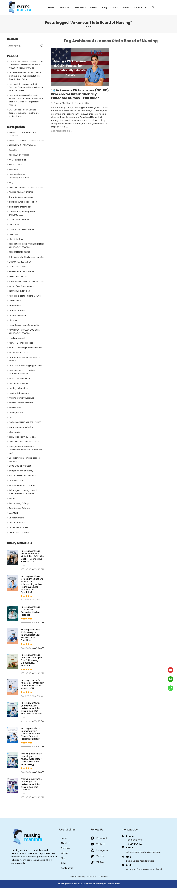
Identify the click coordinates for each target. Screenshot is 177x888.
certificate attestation (20, 206)
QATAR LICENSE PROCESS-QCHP (24, 441)
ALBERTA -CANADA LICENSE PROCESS (26, 140)
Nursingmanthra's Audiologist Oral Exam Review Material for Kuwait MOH (32, 684)
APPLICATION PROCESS (20, 155)
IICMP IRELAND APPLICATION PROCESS (26, 281)
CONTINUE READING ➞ (61, 131)
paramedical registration (21, 427)
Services (79, 7)
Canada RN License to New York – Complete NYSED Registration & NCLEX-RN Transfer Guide (26, 64)
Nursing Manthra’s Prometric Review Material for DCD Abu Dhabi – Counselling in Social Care (32, 556)
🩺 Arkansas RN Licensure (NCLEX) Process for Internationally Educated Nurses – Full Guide (80, 94)
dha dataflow (16, 239)
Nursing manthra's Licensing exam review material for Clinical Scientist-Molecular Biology (31, 733)
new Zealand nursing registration (25, 365)
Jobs (115, 7)
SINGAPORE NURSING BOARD (22, 475)
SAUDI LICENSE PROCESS (20, 466)
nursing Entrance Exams (21, 402)
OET (11, 417)
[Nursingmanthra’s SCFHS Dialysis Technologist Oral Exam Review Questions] (12, 636)
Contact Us (140, 7)
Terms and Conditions (97, 876)
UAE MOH (13, 513)
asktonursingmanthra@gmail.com (143, 852)
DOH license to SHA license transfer (26, 257)
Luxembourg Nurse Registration (24, 325)
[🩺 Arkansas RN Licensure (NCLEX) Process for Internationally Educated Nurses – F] (80, 67)
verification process (19, 532)
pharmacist (15, 432)
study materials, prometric (22, 485)
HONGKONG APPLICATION (21, 271)
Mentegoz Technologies (108, 883)
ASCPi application (18, 159)
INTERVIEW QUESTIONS (19, 291)
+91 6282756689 (134, 844)
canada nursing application (23, 201)
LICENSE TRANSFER (17, 315)
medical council (17, 338)
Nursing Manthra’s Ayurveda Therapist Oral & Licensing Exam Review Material (31, 660)
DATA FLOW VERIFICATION (21, 229)
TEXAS (12, 498)
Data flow (14, 224)
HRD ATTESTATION (18, 276)
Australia (13, 169)
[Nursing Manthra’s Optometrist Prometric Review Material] (12, 613)
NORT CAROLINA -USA (19, 378)
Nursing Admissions (19, 393)
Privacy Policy (77, 876)
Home (51, 7)
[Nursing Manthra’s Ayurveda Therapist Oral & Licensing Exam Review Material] (12, 661)
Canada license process (21, 197)
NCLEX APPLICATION (18, 352)
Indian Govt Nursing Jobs (21, 286)
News (126, 7)
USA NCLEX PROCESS (18, 527)
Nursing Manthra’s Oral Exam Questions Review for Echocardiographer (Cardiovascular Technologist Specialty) (32, 584)
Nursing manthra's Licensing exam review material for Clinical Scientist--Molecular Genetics (31, 708)
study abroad (16, 480)
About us (64, 7)
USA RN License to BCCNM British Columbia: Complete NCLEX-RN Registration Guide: (25, 75)
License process (17, 310)
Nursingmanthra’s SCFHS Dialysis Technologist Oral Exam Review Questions (30, 635)
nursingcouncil (16, 412)
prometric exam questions (22, 436)
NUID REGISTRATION (18, 383)
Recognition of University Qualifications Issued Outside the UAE (25, 449)
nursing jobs (15, 407)
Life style (13, 320)
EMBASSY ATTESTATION (20, 261)
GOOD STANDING (17, 266)
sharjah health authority (21, 470)
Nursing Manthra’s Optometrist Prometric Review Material (30, 611)
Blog (104, 7)
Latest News (15, 300)
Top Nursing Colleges (19, 503)
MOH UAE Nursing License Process (25, 347)
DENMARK (13, 234)
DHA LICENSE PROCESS (19, 252)
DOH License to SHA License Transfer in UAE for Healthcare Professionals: (24, 113)
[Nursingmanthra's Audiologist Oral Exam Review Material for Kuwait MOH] (12, 686)
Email (129, 847)
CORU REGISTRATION (19, 219)
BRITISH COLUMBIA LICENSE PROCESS (26, 187)
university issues (17, 522)
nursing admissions (18, 388)
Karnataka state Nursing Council (25, 295)
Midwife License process (21, 342)
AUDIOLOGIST (15, 164)
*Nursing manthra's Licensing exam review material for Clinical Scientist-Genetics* (31, 784)
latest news (15, 305)
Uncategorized (16, 517)
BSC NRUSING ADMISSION (21, 192)
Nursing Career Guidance (21, 398)
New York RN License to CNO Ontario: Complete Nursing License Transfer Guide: (26, 87)
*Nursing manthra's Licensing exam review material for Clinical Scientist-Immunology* (31, 759)
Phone (130, 836)
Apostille (13, 150)
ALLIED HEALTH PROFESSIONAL (23, 145)
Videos (93, 7)
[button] (153, 7)
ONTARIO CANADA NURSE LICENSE (25, 422)
